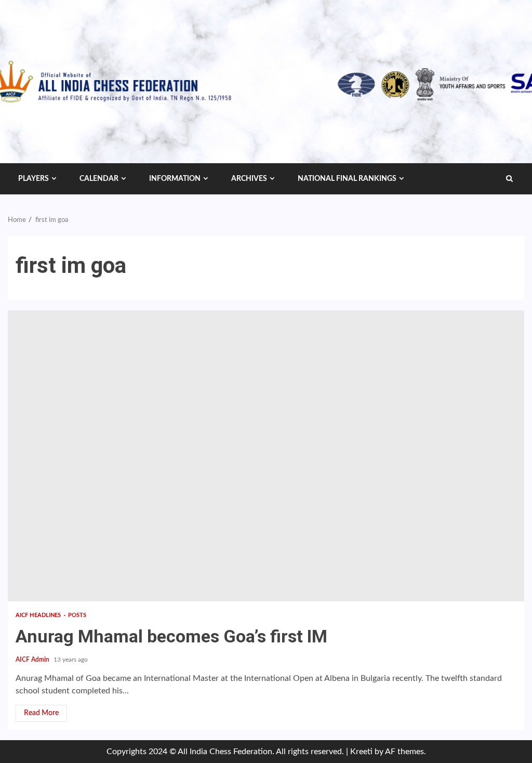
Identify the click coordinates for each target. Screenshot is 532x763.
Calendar (98, 178)
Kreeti (361, 751)
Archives (249, 178)
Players (33, 178)
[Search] (509, 179)
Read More (41, 713)
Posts (77, 615)
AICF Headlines (39, 615)
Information (175, 178)
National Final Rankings (347, 178)
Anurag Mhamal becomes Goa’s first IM (266, 455)
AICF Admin (33, 659)
